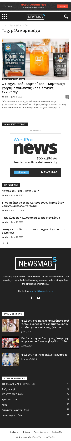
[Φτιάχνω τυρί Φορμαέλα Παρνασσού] (10, 359)
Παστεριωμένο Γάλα (12, 415)
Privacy (26, 432)
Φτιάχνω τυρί (8, 389)
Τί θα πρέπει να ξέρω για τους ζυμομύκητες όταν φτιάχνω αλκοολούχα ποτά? (33, 204)
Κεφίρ (4, 405)
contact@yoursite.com (41, 291)
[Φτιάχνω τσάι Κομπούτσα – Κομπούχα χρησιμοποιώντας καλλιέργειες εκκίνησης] (35, 58)
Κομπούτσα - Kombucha (13, 79)
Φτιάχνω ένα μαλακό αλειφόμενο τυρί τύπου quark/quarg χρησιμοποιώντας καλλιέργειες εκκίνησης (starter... (45, 324)
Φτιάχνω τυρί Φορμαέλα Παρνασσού (44, 354)
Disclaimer (14, 432)
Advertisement (41, 432)
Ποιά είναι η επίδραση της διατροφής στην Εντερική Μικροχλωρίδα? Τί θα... (45, 339)
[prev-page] (3, 243)
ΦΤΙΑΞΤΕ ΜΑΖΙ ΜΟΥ (12, 394)
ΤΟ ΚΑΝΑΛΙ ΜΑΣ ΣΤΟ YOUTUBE (19, 384)
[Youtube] (39, 298)
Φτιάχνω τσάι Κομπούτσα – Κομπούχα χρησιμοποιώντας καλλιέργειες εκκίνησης (33, 88)
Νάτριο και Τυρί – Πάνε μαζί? (20, 191)
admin (5, 96)
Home (4, 25)
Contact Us (57, 432)
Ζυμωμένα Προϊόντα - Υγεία (15, 410)
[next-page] (7, 243)
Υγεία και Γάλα (9, 399)
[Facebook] (32, 298)
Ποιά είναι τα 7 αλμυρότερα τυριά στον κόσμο (31, 217)
